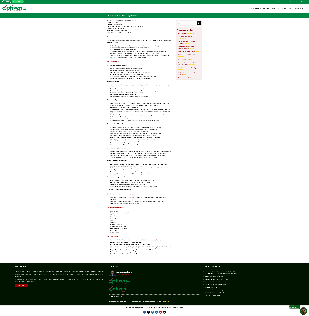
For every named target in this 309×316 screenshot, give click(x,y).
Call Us (7, 1)
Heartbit (181, 307)
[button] (303, 8)
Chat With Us (18, 1)
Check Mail (168, 307)
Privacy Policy (160, 307)
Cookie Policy (166, 301)
